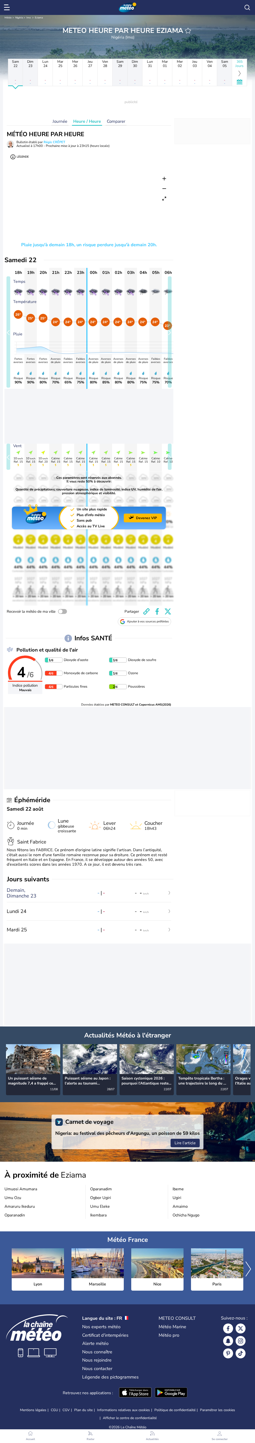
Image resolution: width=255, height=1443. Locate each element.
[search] (247, 7)
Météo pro (169, 1335)
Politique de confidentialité (174, 1410)
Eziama (39, 17)
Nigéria (19, 17)
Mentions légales (33, 1410)
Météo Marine (172, 1327)
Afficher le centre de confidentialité (130, 1418)
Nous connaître (97, 1352)
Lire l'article (185, 1143)
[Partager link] (146, 611)
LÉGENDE (23, 157)
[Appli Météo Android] (171, 1392)
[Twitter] (241, 1328)
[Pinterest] (228, 1353)
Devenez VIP (146, 518)
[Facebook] (228, 1328)
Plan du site (83, 1410)
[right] (247, 1064)
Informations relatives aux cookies (123, 1410)
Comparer (116, 121)
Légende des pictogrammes (110, 1377)
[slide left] (8, 332)
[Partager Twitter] (168, 611)
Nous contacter (97, 1369)
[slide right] (170, 332)
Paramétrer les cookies (217, 1410)
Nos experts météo (101, 1327)
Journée (60, 121)
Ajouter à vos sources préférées (148, 621)
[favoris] (188, 30)
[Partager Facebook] (157, 611)
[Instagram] (241, 1341)
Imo (28, 17)
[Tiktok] (241, 1353)
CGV (66, 1410)
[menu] (8, 7)
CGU (54, 1410)
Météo (8, 17)
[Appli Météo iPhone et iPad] (135, 1392)
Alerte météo (95, 1343)
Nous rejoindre (97, 1360)
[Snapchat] (228, 1341)
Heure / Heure (87, 121)
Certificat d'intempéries (105, 1335)
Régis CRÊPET (54, 142)
